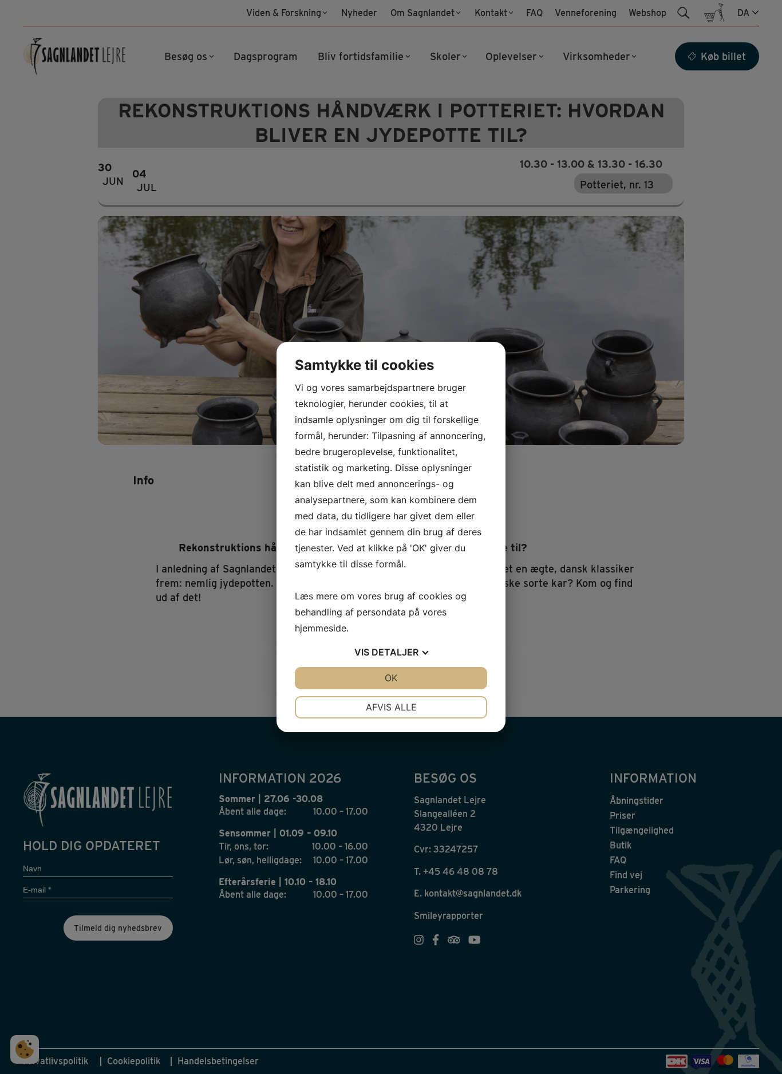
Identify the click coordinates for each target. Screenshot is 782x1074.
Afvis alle (391, 707)
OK (391, 678)
